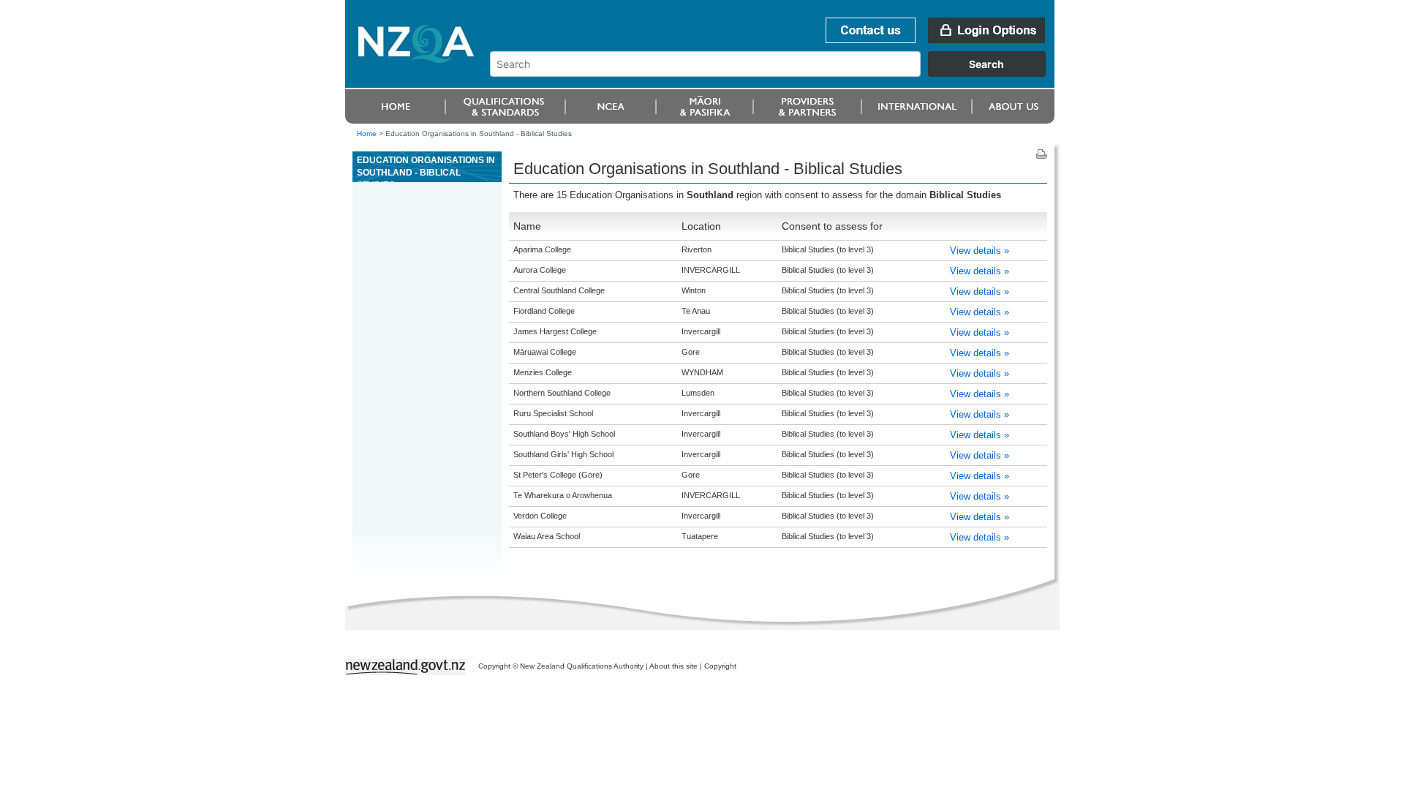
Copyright (720, 666)
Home (367, 133)
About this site (673, 666)
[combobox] (775, 73)
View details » (979, 250)
